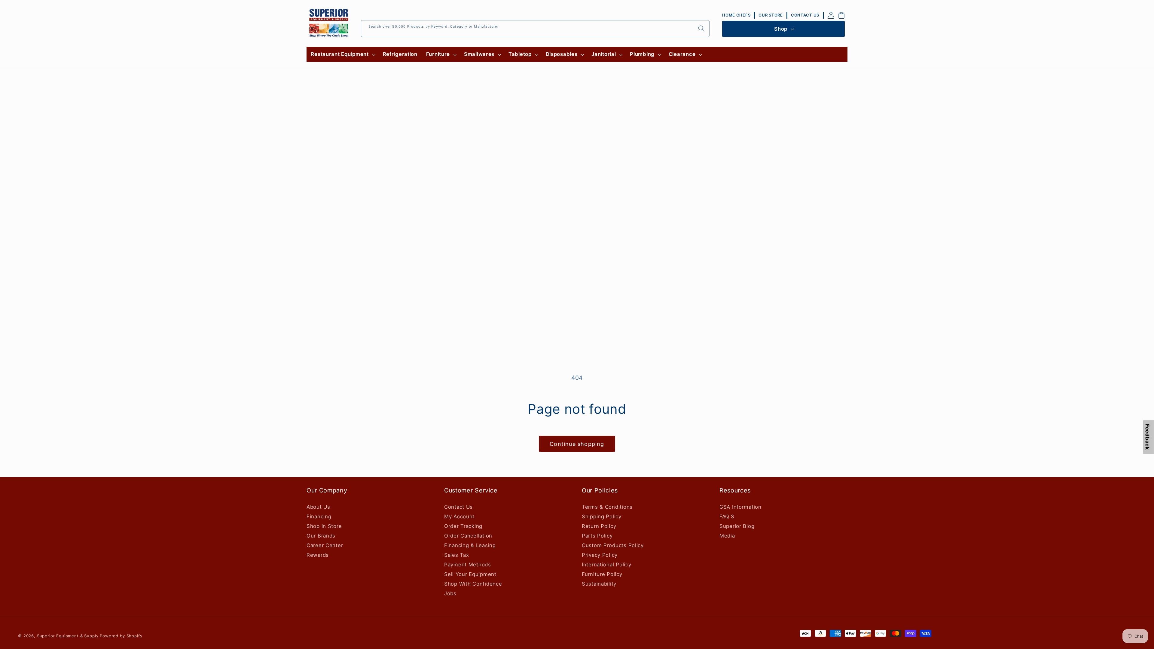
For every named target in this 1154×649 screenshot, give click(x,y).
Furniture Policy (602, 574)
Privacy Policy (600, 555)
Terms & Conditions (607, 507)
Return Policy (599, 526)
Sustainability (599, 584)
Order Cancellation (468, 536)
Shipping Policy (601, 516)
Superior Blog (736, 526)
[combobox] (535, 28)
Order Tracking (463, 526)
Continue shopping (577, 444)
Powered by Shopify (121, 635)
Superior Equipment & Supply (68, 635)
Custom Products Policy (613, 545)
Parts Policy (597, 536)
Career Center (325, 545)
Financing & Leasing (470, 545)
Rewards (318, 555)
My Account (459, 516)
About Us (318, 507)
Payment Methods (467, 565)
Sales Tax (456, 555)
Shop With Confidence (473, 584)
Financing (319, 516)
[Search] (701, 28)
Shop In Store (324, 526)
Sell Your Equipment (470, 574)
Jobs (450, 593)
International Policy (606, 565)
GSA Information (740, 507)
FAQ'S (726, 516)
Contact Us (458, 507)
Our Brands (321, 536)
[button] (342, 54)
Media (727, 536)
